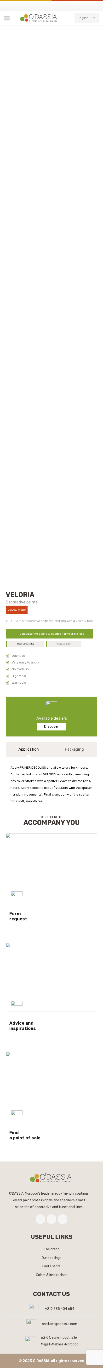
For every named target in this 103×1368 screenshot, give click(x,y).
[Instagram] (62, 1219)
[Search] (71, 18)
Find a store (51, 1266)
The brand (51, 1249)
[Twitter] (51, 1219)
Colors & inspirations (51, 1275)
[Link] (39, 18)
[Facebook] (40, 1219)
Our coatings (51, 1258)
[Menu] (7, 18)
